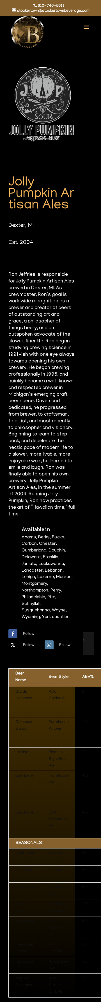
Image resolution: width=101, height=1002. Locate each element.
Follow (28, 634)
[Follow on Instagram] (49, 644)
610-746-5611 (51, 6)
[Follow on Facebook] (12, 633)
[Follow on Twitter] (12, 644)
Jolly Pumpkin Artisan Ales (41, 194)
